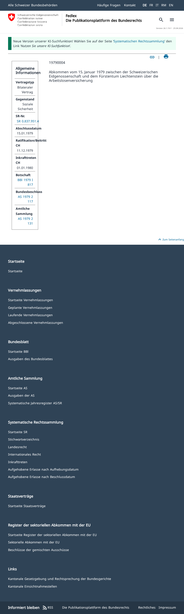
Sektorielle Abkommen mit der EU (33, 542)
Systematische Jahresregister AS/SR (35, 403)
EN (171, 5)
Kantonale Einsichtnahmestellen (32, 586)
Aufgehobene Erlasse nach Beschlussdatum (41, 476)
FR (151, 5)
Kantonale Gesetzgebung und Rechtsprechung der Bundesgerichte (59, 578)
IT (157, 5)
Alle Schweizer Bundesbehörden (32, 5)
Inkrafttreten (17, 462)
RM (163, 5)
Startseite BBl (18, 351)
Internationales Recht (24, 454)
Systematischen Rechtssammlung (139, 41)
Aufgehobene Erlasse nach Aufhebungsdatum (43, 469)
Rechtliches (147, 607)
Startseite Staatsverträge (27, 506)
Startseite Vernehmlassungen (30, 300)
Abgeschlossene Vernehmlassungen (35, 322)
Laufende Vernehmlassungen (30, 315)
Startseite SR (17, 432)
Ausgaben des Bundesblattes (30, 359)
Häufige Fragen (108, 5)
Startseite (15, 271)
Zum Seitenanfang (170, 239)
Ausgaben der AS (21, 395)
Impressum (167, 607)
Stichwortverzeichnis (23, 439)
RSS (47, 607)
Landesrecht (17, 447)
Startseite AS (17, 388)
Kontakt (130, 5)
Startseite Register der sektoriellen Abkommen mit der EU (52, 534)
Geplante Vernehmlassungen (30, 307)
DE (145, 5)
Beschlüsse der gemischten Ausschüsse (38, 549)
